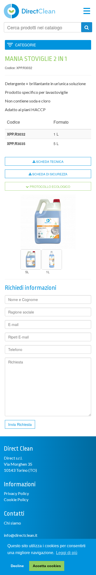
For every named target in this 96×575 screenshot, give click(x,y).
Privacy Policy (16, 493)
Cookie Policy (16, 499)
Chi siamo (12, 522)
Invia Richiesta (20, 424)
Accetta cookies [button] (47, 566)
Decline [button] (17, 566)
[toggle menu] (86, 10)
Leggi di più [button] (66, 553)
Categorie (25, 44)
